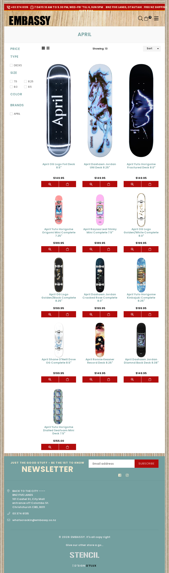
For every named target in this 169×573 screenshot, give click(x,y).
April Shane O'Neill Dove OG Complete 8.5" (59, 361)
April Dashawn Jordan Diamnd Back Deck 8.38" (141, 361)
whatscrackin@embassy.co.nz (34, 520)
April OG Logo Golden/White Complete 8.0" (141, 232)
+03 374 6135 (19, 7)
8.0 (16, 87)
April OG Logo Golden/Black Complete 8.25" (58, 298)
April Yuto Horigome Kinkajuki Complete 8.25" (141, 298)
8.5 (30, 87)
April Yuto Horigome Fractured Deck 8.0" (141, 166)
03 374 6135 (20, 513)
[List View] (48, 48)
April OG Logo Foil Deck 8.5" (58, 166)
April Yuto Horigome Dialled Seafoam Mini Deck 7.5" (58, 430)
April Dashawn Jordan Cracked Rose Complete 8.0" (99, 298)
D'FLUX (91, 566)
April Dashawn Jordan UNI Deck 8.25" (100, 166)
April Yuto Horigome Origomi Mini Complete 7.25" (58, 232)
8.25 (30, 81)
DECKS (18, 65)
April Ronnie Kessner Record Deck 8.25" (100, 361)
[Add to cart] (67, 184)
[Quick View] (50, 184)
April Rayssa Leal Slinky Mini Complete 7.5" (100, 231)
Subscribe (146, 463)
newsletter (47, 467)
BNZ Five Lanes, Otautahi (123, 7)
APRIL (17, 114)
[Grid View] (43, 48)
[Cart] (146, 18)
